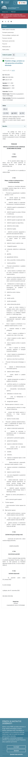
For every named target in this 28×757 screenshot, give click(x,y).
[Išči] (15, 2)
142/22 (13, 70)
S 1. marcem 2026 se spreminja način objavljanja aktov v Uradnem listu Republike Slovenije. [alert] (14, 16)
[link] (5, 11)
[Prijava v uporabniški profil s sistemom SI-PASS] (22, 2)
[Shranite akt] (5, 21)
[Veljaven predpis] (3, 61)
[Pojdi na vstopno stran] (5, 3)
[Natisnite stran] (11, 21)
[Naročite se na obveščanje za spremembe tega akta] (2, 21)
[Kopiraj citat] (13, 54)
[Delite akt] (8, 21)
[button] (14, 55)
